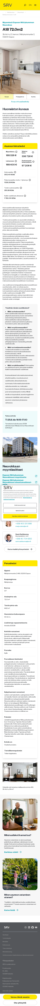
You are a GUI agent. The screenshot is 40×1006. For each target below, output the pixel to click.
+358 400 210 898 (23, 523)
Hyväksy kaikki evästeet (20, 516)
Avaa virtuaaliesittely (20, 101)
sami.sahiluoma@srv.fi (23, 541)
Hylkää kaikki (20, 510)
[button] (20, 67)
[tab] (6, 96)
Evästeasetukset (20, 505)
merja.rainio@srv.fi (21, 526)
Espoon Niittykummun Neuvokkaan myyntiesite (14, 476)
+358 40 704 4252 (23, 539)
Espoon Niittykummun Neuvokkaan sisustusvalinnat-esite (17, 482)
